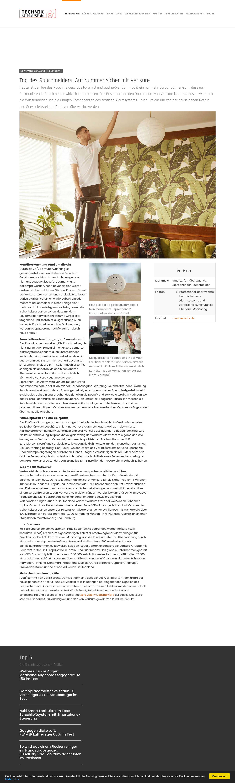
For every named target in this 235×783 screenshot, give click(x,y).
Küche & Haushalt (93, 13)
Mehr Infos (12, 779)
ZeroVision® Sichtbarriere (97, 595)
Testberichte (71, 13)
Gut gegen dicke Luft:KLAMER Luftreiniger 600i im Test (46, 732)
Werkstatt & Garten (137, 13)
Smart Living (114, 13)
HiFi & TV (157, 13)
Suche (210, 13)
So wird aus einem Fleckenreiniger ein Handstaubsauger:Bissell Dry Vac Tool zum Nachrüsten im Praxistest (50, 752)
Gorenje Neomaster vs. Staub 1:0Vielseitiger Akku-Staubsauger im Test (48, 695)
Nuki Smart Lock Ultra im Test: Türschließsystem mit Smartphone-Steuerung (50, 714)
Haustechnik (54, 71)
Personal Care (174, 13)
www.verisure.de (183, 318)
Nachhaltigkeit (195, 13)
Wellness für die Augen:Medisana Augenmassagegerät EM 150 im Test (49, 675)
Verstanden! (219, 776)
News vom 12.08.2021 (32, 71)
